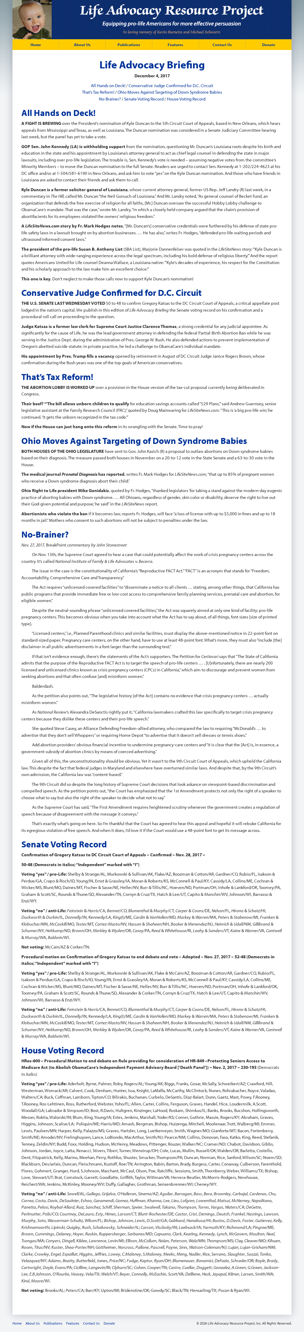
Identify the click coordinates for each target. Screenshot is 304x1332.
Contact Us (222, 44)
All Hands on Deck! (108, 85)
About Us (82, 44)
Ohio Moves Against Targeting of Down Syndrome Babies (170, 92)
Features (175, 44)
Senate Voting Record (144, 99)
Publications (129, 44)
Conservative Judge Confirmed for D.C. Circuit (171, 85)
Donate (268, 44)
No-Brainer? (110, 99)
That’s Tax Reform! (98, 92)
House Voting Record (186, 99)
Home (36, 44)
